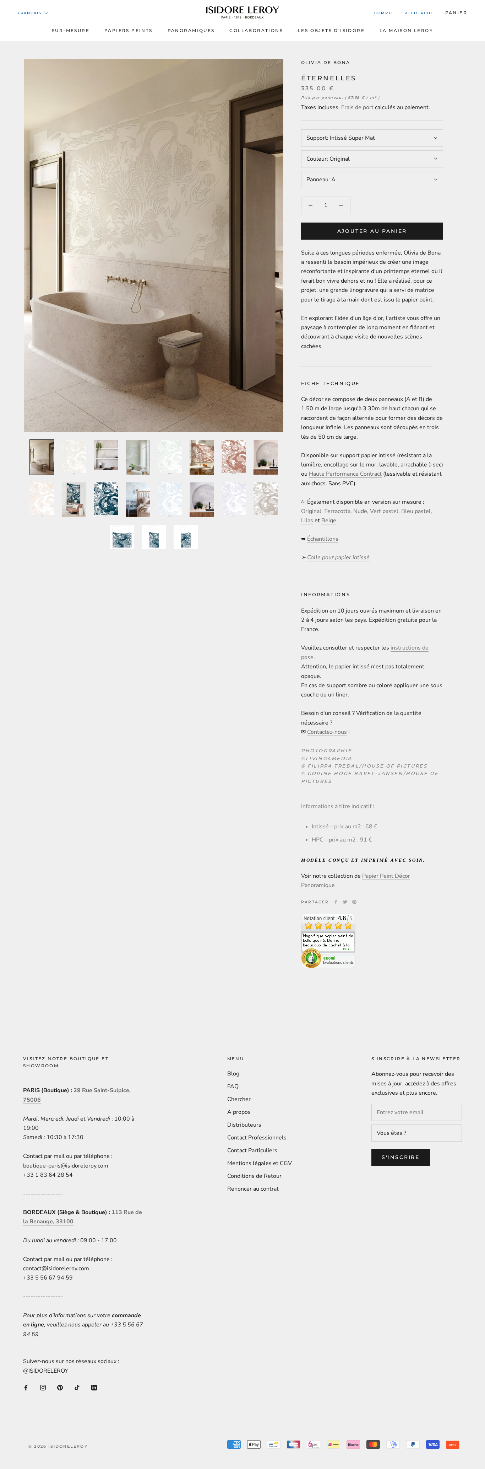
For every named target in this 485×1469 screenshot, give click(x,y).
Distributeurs (244, 1125)
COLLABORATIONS (256, 30)
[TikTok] (77, 1387)
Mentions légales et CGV (259, 1163)
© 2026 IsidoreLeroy (58, 1446)
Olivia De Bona (325, 62)
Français (30, 13)
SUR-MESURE (70, 30)
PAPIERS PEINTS (128, 30)
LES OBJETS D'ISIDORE (331, 30)
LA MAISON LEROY (406, 30)
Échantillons (322, 539)
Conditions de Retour (254, 1176)
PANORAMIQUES (191, 30)
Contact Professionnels (257, 1138)
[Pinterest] (354, 902)
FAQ (233, 1086)
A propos (239, 1112)
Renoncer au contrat (253, 1189)
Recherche (419, 13)
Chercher (239, 1099)
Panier (456, 12)
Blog (233, 1074)
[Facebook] (336, 902)
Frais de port (357, 107)
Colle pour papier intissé (338, 557)
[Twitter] (345, 902)
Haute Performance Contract (345, 474)
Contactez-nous (327, 732)
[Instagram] (43, 1387)
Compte (384, 13)
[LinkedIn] (94, 1387)
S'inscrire (401, 1157)
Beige (328, 520)
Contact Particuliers (252, 1150)
